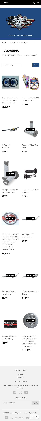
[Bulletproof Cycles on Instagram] (20, 393)
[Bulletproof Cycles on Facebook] (14, 393)
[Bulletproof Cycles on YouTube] (26, 393)
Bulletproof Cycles (14, 413)
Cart (37, 3)
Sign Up (35, 403)
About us (20, 377)
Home (4, 42)
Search (20, 374)
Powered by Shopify (29, 413)
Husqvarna (13, 42)
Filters (36, 65)
